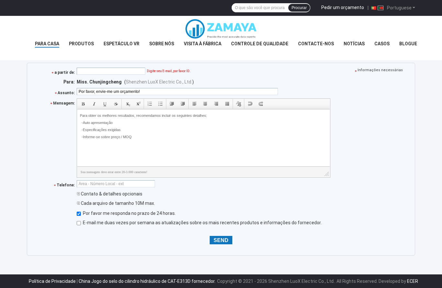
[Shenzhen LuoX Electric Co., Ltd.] (221, 29)
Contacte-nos (316, 43)
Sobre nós (161, 43)
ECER (412, 281)
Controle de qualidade (259, 43)
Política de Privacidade (52, 281)
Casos (382, 43)
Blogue (408, 43)
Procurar (299, 8)
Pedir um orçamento (342, 7)
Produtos (81, 43)
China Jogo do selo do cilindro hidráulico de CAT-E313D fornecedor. (147, 281)
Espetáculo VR (121, 43)
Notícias (354, 43)
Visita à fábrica (202, 43)
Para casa (47, 43)
